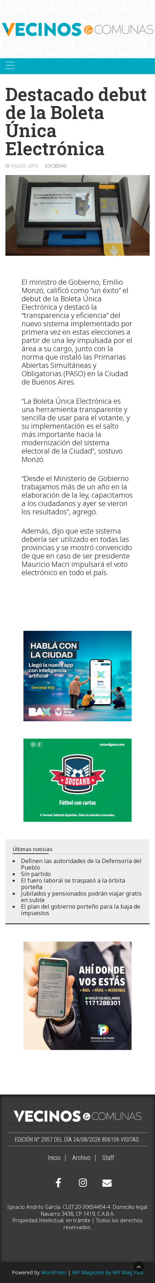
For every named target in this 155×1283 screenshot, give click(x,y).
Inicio (54, 1157)
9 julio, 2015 (24, 166)
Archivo (81, 1157)
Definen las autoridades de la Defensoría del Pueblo (81, 864)
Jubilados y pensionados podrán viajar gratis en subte (81, 896)
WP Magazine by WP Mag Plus (107, 1272)
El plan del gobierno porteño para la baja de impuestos (80, 909)
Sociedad (56, 166)
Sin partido (36, 874)
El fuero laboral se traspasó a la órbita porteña (73, 883)
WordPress (54, 1272)
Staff (108, 1157)
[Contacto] (105, 1183)
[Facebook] (58, 1183)
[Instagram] (82, 1183)
